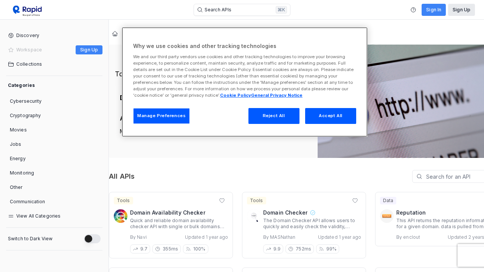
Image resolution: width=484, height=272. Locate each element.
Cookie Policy (235, 95)
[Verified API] (312, 213)
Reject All (274, 115)
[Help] (413, 10)
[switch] (92, 238)
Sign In (433, 9)
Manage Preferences (161, 115)
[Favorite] (222, 201)
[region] (245, 82)
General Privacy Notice (276, 95)
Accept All (331, 115)
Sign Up (461, 9)
